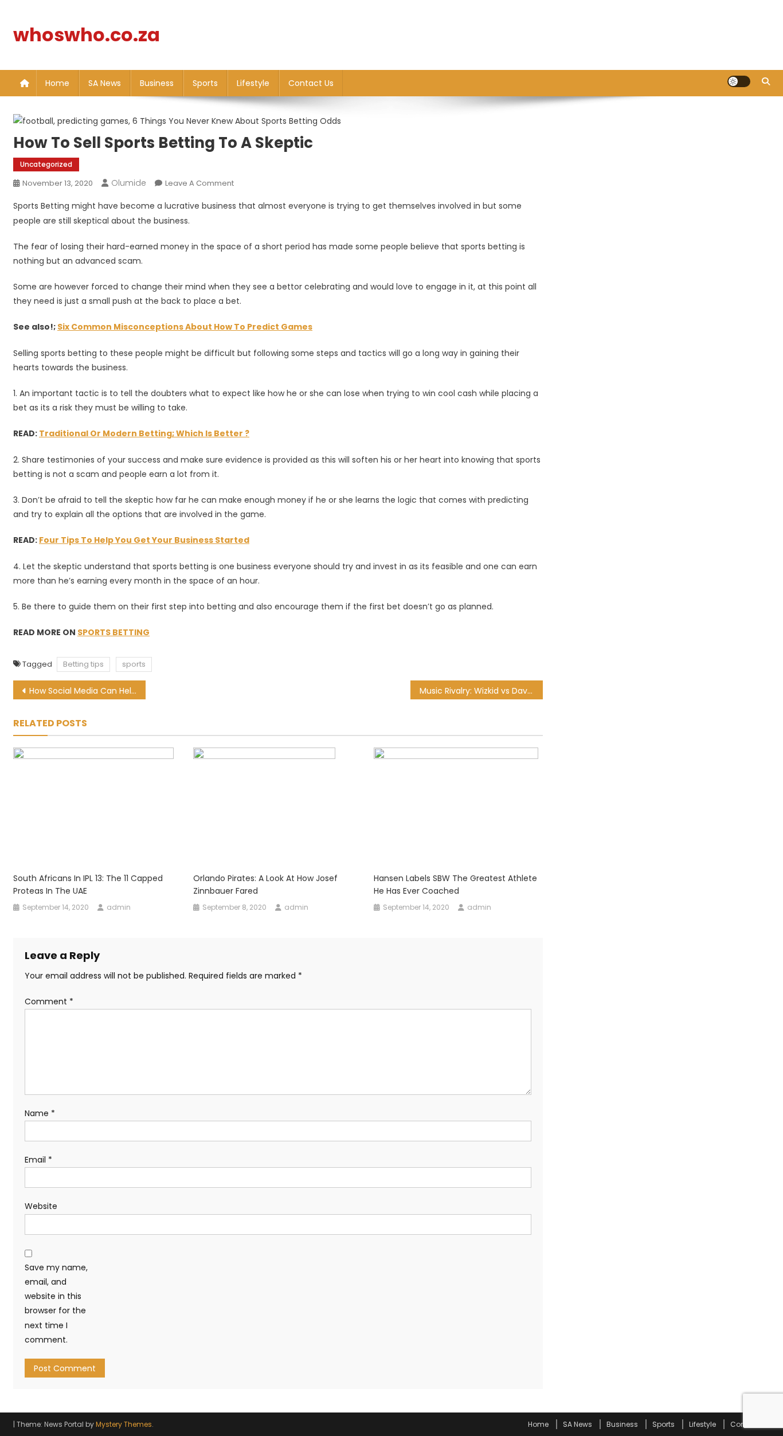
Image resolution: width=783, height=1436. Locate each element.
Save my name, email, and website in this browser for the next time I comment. (56, 1303)
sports (134, 664)
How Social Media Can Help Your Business (87, 691)
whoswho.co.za (86, 35)
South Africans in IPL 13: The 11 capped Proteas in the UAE (88, 884)
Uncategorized (46, 164)
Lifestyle (253, 83)
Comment (49, 1001)
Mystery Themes (124, 1424)
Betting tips (83, 664)
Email (38, 1159)
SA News (104, 83)
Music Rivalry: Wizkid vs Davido (479, 691)
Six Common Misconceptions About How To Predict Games (184, 326)
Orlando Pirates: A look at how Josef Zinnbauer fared (265, 884)
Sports (205, 83)
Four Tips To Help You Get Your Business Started (144, 540)
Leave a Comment (199, 183)
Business (157, 83)
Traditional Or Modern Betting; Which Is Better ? (144, 433)
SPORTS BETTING (113, 632)
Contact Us (311, 83)
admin (119, 907)
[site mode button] (738, 81)
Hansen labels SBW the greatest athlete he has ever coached (455, 884)
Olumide (128, 183)
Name (40, 1113)
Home (57, 83)
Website (41, 1206)
